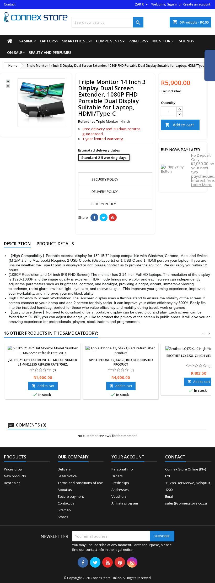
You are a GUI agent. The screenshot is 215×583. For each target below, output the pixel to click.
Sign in (172, 4)
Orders (117, 476)
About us (65, 489)
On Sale (14, 52)
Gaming (26, 40)
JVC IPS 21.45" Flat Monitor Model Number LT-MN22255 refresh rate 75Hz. (43, 362)
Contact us (66, 503)
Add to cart (179, 125)
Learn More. (201, 184)
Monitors (162, 40)
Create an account (197, 4)
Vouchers (119, 496)
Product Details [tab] (55, 243)
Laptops (48, 40)
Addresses (120, 489)
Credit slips (120, 482)
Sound (185, 40)
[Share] (94, 217)
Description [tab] (17, 243)
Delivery (64, 469)
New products (15, 476)
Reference (86, 121)
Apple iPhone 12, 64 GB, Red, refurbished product (121, 362)
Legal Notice (67, 476)
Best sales (12, 482)
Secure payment (71, 496)
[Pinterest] (113, 217)
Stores (63, 516)
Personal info (122, 469)
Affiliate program (124, 503)
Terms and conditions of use (80, 482)
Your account (127, 457)
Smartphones (76, 40)
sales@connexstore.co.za (186, 503)
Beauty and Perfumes (50, 52)
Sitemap (64, 510)
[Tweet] (104, 217)
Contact (9, 4)
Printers (137, 40)
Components (109, 40)
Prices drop (13, 469)
